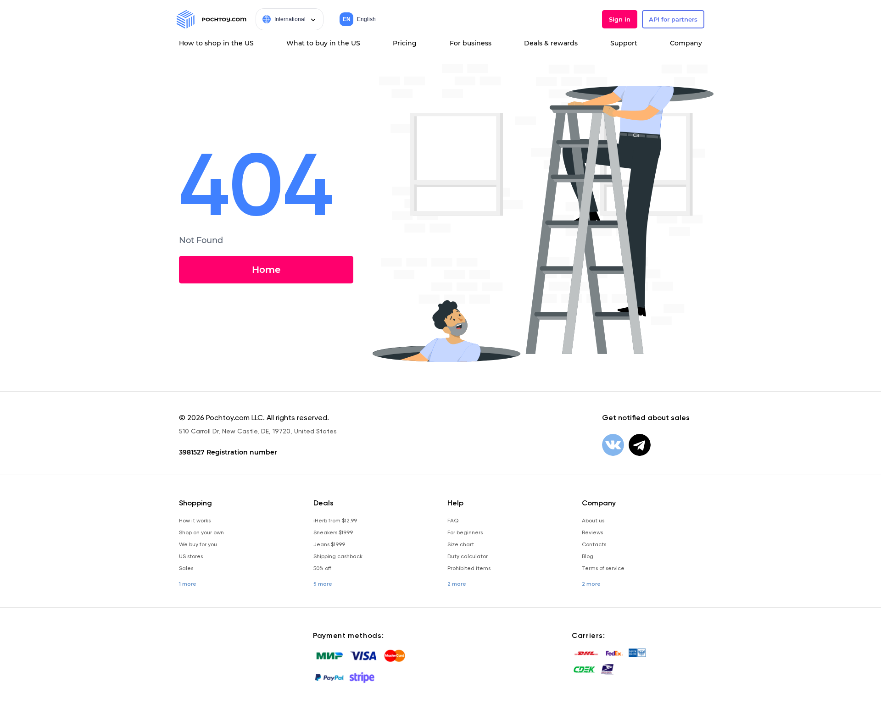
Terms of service (603, 568)
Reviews (592, 532)
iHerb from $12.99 (335, 520)
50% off (322, 568)
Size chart (460, 544)
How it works (195, 520)
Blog (587, 556)
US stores (191, 556)
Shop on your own (201, 532)
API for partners (673, 19)
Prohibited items (469, 568)
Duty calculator (467, 556)
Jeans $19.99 (329, 544)
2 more (456, 584)
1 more (187, 584)
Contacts (594, 544)
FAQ (452, 520)
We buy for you (198, 544)
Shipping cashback (337, 556)
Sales (186, 568)
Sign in (619, 19)
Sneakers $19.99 (333, 532)
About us (593, 520)
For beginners (465, 532)
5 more (322, 584)
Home (266, 269)
